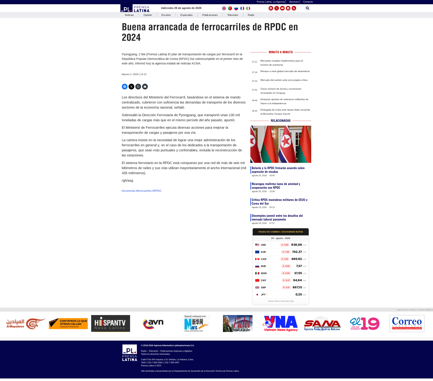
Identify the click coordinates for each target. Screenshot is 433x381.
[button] (307, 8)
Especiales (186, 15)
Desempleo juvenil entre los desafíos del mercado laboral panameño (277, 217)
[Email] (145, 86)
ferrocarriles (144, 190)
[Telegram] (288, 8)
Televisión (232, 15)
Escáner (166, 15)
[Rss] (294, 8)
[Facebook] (271, 8)
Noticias (129, 15)
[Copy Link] (138, 86)
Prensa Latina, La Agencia (271, 1)
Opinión (147, 15)
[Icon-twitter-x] (276, 8)
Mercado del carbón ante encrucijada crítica (283, 80)
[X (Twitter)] (131, 86)
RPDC (158, 190)
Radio (251, 15)
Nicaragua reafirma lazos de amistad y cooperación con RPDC (276, 186)
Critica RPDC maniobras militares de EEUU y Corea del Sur (279, 201)
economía (129, 190)
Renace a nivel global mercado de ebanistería (285, 71)
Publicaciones (210, 15)
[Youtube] (282, 8)
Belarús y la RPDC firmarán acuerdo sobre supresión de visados (278, 170)
